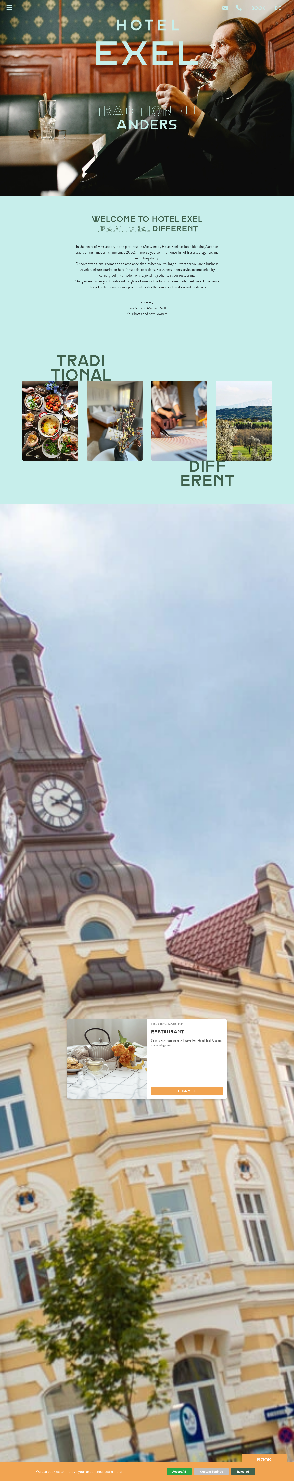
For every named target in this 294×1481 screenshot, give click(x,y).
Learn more (187, 1091)
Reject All (243, 1471)
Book (258, 8)
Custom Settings (211, 1471)
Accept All (179, 1471)
